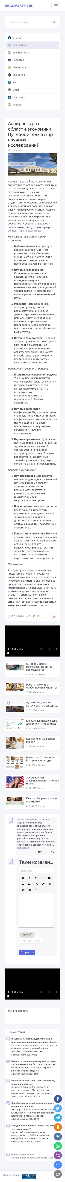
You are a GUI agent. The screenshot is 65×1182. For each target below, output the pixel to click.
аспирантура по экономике (24, 230)
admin (20, 819)
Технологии (17, 150)
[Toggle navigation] (55, 6)
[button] (23, 878)
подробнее (23, 848)
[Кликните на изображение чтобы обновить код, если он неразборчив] (27, 935)
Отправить (27, 952)
